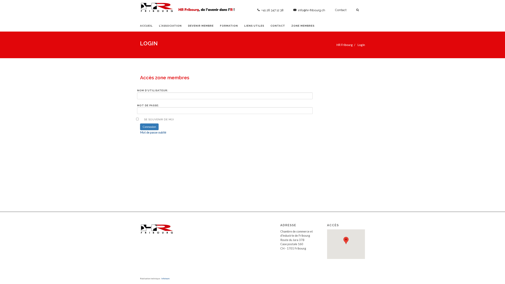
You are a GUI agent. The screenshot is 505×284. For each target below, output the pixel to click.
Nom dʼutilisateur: (152, 90)
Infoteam (165, 278)
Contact (340, 10)
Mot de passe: (148, 105)
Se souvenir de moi (159, 119)
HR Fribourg (344, 45)
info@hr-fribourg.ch (311, 10)
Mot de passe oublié (153, 132)
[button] (346, 240)
